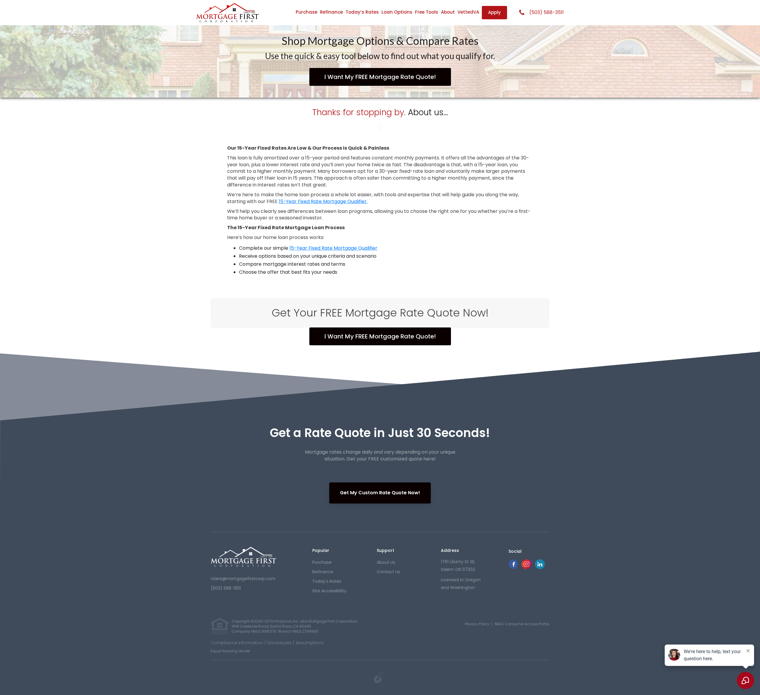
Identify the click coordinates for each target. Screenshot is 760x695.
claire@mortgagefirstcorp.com (243, 579)
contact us (388, 572)
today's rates (326, 581)
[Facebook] (513, 567)
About (448, 12)
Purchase (306, 12)
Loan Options (396, 12)
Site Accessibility (329, 591)
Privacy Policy (477, 623)
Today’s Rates (362, 12)
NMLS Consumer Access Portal (522, 623)
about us (386, 562)
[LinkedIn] (540, 567)
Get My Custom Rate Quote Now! (380, 492)
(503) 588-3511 (546, 12)
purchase (322, 562)
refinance (322, 572)
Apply (494, 12)
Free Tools (426, 12)
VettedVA (468, 12)
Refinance (331, 12)
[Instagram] (526, 567)
